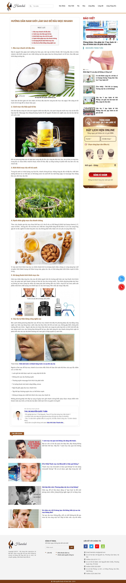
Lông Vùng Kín (111, 6)
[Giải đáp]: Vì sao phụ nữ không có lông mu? (97, 72)
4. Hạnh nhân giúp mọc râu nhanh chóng (44, 38)
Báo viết (71, 6)
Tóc (78, 6)
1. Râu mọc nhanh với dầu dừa (41, 32)
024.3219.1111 (96, 559)
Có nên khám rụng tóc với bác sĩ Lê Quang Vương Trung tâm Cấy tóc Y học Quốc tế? (107, 78)
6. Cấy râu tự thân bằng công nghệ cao (44, 43)
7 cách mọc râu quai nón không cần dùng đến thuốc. (59, 441)
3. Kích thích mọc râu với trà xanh (42, 36)
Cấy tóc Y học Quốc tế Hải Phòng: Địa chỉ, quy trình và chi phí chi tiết (107, 111)
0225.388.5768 (96, 573)
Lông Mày (91, 6)
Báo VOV (50, 422)
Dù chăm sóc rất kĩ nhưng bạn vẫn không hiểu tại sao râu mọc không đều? (61, 511)
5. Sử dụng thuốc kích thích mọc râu (43, 40)
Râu (84, 6)
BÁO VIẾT (89, 18)
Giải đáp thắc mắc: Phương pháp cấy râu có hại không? (60, 487)
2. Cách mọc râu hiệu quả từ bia (41, 34)
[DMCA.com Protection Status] (103, 546)
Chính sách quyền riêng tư (66, 555)
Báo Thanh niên (58, 422)
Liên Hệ (49, 553)
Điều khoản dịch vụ (63, 553)
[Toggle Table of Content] (54, 28)
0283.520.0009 (96, 566)
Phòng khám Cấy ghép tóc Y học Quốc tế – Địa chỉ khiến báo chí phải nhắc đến (100, 43)
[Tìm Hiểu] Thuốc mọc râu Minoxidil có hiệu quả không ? (60, 464)
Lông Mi (100, 6)
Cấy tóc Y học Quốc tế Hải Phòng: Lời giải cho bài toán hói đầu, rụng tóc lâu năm (107, 100)
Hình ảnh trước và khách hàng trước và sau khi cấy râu (37, 364)
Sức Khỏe (62, 6)
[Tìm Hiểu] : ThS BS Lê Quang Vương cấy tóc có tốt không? (107, 88)
